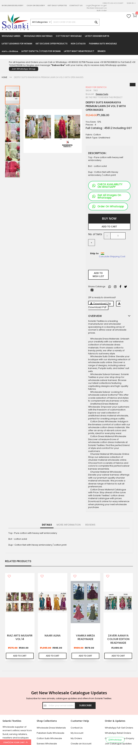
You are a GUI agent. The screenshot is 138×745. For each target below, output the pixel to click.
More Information (69, 524)
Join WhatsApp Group (24, 68)
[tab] (47, 525)
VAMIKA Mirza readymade (85, 637)
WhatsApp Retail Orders (118, 733)
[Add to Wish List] (9, 576)
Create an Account (112, 3)
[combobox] (64, 22)
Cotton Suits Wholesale (49, 738)
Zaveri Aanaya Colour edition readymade (118, 639)
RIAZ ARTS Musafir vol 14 (19, 637)
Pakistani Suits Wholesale (50, 733)
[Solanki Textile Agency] (15, 22)
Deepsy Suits (102, 94)
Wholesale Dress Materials (51, 727)
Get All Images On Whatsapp (109, 196)
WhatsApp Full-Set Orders (119, 727)
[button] (12, 113)
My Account (77, 733)
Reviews (90, 524)
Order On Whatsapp (110, 206)
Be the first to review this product (104, 97)
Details (47, 524)
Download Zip (102, 304)
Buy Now (109, 218)
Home (4, 77)
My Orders (76, 738)
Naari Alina (53, 635)
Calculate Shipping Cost (112, 256)
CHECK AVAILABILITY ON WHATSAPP (109, 186)
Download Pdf (97, 307)
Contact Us (75, 5)
